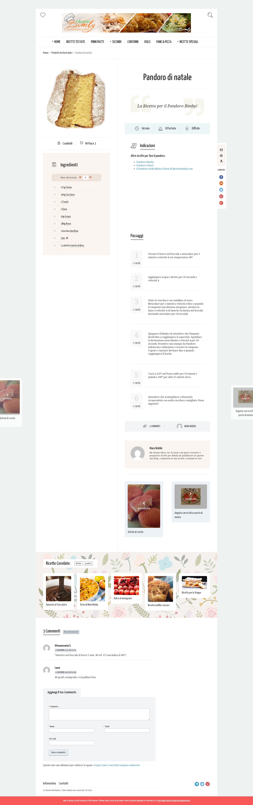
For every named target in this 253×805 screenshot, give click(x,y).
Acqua (68, 216)
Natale (78, 563)
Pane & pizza (163, 42)
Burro (68, 223)
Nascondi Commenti (71, 632)
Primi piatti (97, 42)
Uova (64, 209)
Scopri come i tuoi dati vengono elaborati (117, 765)
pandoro (88, 563)
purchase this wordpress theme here (173, 800)
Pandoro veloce (145, 165)
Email (106, 726)
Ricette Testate (75, 42)
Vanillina (74, 231)
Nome (51, 726)
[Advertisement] (76, 281)
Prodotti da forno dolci (61, 52)
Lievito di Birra (77, 245)
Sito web (52, 739)
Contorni (132, 42)
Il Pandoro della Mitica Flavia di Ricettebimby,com (164, 168)
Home (45, 52)
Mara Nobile (190, 426)
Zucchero (70, 194)
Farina (69, 187)
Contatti (63, 783)
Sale (63, 238)
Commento (53, 706)
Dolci (147, 42)
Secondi (116, 42)
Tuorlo (65, 202)
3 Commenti (154, 426)
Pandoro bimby (145, 162)
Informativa (49, 783)
